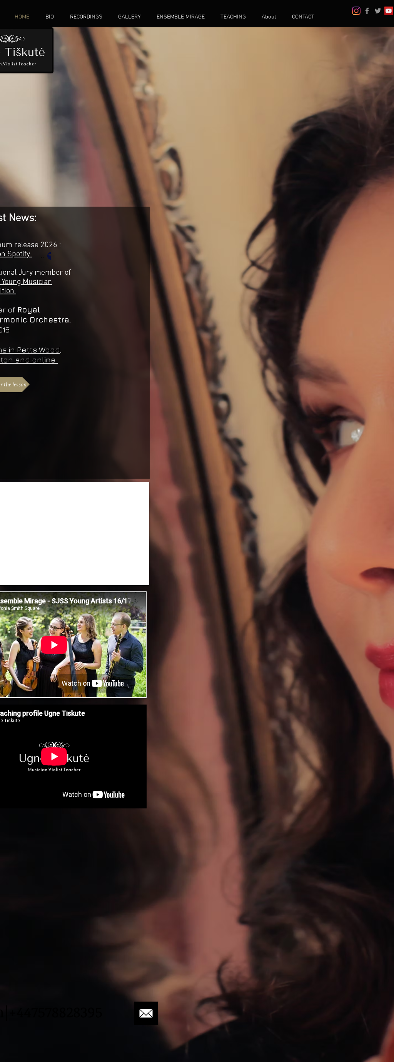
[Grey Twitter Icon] (378, 11)
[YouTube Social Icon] (388, 11)
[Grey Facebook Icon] (367, 11)
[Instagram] (356, 11)
